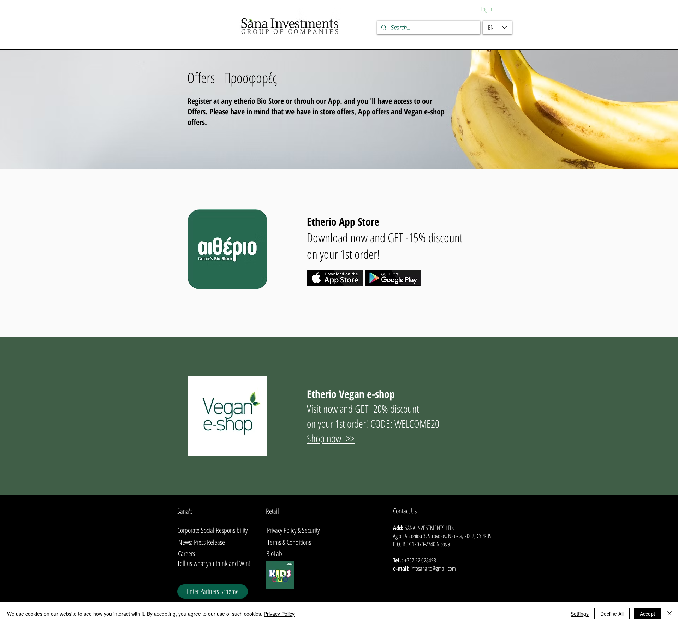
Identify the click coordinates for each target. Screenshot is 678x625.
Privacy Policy (279, 613)
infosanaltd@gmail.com (433, 568)
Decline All (612, 613)
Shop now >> (331, 438)
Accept (647, 613)
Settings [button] (580, 613)
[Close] (669, 613)
